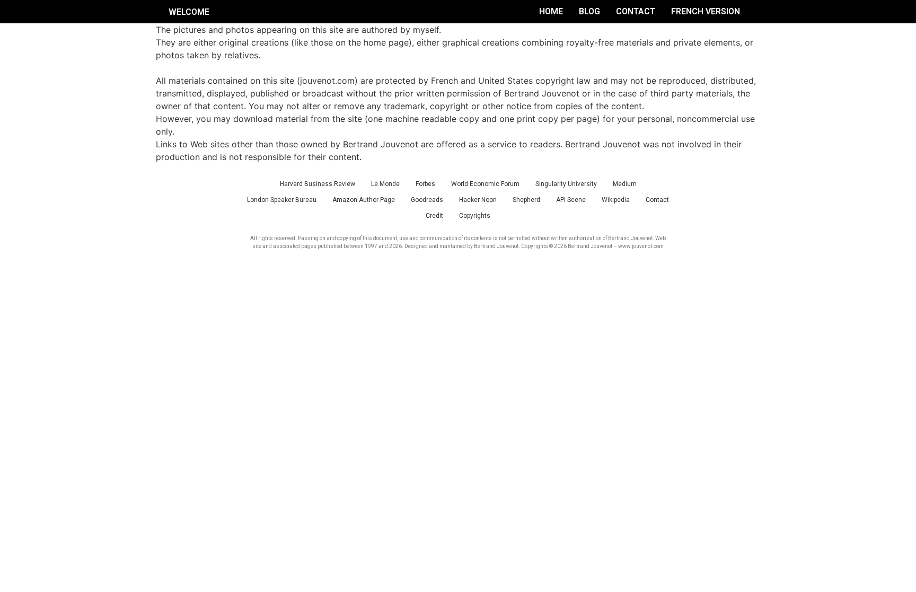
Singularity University (566, 184)
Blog (589, 11)
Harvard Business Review (317, 184)
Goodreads (427, 200)
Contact (635, 11)
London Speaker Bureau (281, 200)
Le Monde (385, 184)
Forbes (425, 184)
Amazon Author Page (363, 200)
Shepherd (526, 200)
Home (551, 11)
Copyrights (474, 215)
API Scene (571, 200)
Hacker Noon (478, 200)
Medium (625, 184)
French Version (705, 11)
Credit (434, 215)
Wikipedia (616, 200)
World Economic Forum (485, 184)
